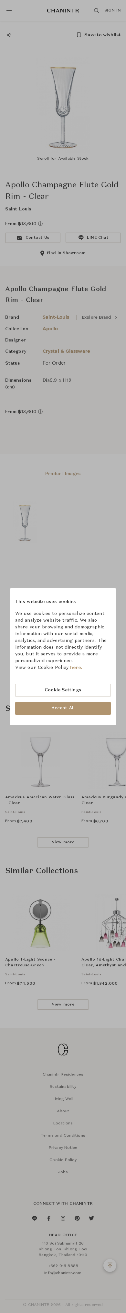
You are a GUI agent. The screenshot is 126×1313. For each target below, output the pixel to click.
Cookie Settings (63, 690)
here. (76, 667)
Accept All (63, 708)
